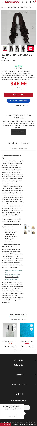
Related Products (18, 314)
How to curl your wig (12, 277)
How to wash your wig (12, 275)
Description (13, 143)
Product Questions (18, 148)
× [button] (22, 403)
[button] (14, 424)
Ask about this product (19, 100)
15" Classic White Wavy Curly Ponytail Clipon (15, 341)
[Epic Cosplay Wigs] (12, 2)
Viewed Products (19, 319)
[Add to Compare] (14, 329)
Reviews (25, 143)
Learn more (12, 416)
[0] (34, 2)
